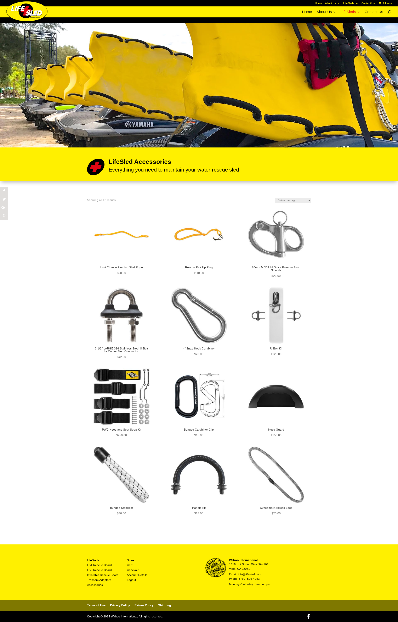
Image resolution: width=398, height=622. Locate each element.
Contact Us (368, 3)
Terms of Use (96, 605)
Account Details (137, 575)
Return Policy (144, 605)
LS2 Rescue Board (99, 570)
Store (130, 560)
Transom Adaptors (99, 580)
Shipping (164, 605)
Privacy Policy (120, 605)
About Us (330, 3)
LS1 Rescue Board (99, 565)
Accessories (95, 585)
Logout (131, 580)
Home (318, 3)
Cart (129, 565)
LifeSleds (348, 3)
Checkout (133, 570)
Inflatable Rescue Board (103, 575)
